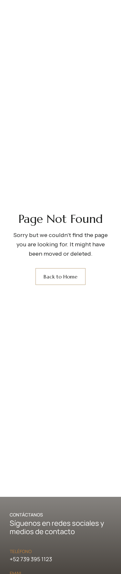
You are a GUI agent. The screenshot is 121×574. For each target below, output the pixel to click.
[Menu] (56, 36)
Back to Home (60, 276)
